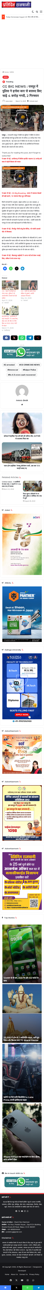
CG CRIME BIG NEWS (30, 365)
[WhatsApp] (27, 1211)
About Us (14, 1274)
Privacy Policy (34, 1274)
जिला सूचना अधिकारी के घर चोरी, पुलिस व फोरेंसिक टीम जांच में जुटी (32, 496)
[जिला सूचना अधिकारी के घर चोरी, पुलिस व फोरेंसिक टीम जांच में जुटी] (32, 486)
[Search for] (37, 11)
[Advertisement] (22, 45)
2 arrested (10, 365)
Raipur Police (30, 370)
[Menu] (41, 11)
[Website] (22, 404)
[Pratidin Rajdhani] (16, 5)
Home (6, 72)
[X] (19, 1211)
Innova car (13, 370)
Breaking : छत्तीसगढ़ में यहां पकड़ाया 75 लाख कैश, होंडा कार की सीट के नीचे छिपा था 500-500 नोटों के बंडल (10, 321)
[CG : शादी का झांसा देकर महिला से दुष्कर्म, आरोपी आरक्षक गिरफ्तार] (29, 285)
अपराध (12, 72)
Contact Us (23, 1274)
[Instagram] (24, 1211)
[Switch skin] (33, 11)
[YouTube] (22, 1211)
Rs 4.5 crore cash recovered (22, 375)
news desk (9, 101)
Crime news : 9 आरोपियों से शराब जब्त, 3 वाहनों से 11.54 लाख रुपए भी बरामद (11, 484)
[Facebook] (16, 1211)
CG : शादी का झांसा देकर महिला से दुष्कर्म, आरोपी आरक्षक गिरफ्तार (28, 293)
